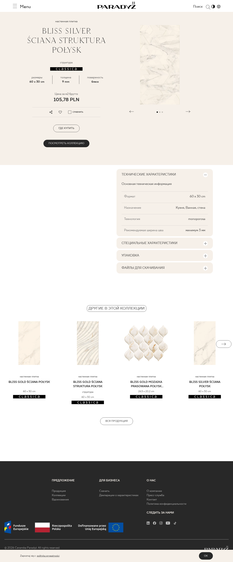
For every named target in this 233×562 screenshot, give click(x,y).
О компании (154, 491)
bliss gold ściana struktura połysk (87, 384)
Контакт (152, 499)
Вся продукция (116, 421)
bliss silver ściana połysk (204, 384)
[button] (131, 112)
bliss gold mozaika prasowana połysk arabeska (146, 384)
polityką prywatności (48, 555)
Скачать (104, 491)
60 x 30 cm (36, 82)
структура (87, 392)
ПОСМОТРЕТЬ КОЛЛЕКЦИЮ (66, 143)
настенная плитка (29, 376)
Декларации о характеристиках (118, 495)
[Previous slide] (9, 344)
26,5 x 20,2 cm (146, 391)
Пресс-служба (155, 495)
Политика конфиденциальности (166, 504)
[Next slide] (223, 344)
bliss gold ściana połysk (29, 382)
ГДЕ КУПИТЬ (66, 128)
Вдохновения (60, 499)
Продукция (59, 491)
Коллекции (59, 495)
